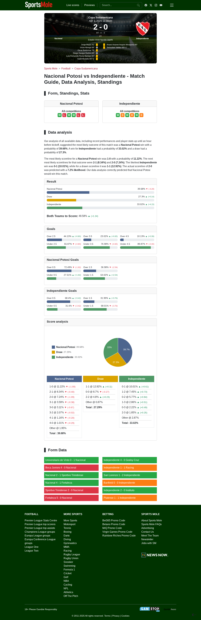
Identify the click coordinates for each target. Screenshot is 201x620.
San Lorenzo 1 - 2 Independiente (122, 475)
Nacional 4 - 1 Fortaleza (58, 482)
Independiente (142, 38)
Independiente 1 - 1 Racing (119, 467)
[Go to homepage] (39, 4)
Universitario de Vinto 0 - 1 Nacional (65, 460)
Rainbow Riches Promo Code (119, 535)
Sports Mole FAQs (151, 524)
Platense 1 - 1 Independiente (120, 497)
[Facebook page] (146, 5)
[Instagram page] (156, 5)
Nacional (58, 38)
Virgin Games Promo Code (117, 531)
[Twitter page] (151, 5)
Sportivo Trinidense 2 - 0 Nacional (64, 490)
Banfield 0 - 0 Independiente (119, 482)
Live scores (72, 5)
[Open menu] (171, 5)
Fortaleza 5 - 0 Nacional (58, 497)
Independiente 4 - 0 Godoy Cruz (121, 460)
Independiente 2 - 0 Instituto (119, 490)
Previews (89, 5)
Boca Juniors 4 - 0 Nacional (60, 467)
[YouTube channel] (161, 5)
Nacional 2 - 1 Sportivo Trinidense (64, 475)
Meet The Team (150, 535)
